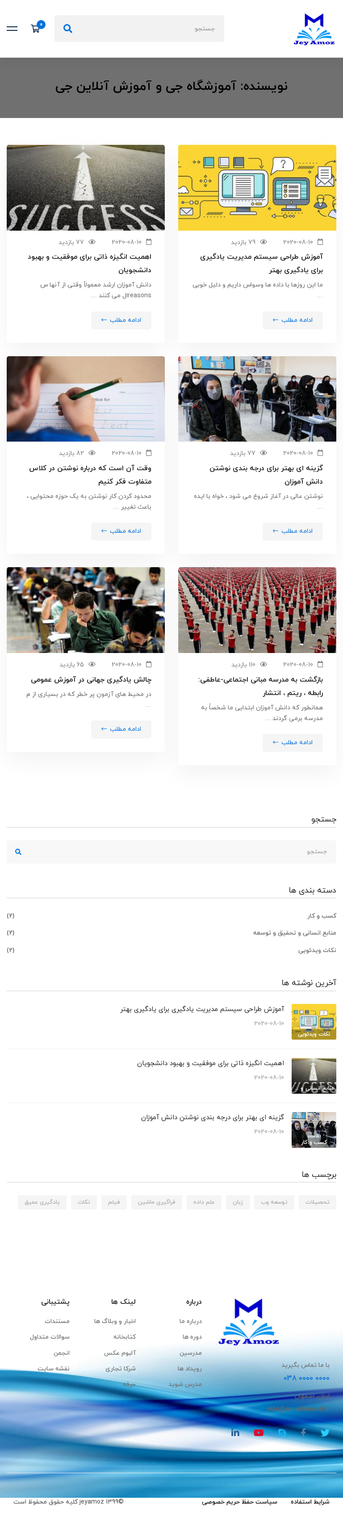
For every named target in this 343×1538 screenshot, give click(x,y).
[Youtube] (259, 1433)
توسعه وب (274, 1202)
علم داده (204, 1202)
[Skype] (282, 1433)
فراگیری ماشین (157, 1202)
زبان (238, 1202)
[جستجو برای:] (139, 29)
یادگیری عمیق (42, 1202)
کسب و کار (171, 916)
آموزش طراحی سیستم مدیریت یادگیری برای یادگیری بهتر (261, 263)
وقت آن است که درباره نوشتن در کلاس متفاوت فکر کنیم (90, 475)
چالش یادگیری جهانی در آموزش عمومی (91, 680)
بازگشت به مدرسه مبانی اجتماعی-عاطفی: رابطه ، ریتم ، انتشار (260, 686)
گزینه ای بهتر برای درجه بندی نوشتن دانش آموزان (266, 475)
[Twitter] (325, 1433)
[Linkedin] (235, 1433)
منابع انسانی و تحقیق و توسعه (171, 933)
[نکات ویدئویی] (314, 1009)
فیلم (114, 1202)
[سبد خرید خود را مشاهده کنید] (38, 28)
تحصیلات (317, 1202)
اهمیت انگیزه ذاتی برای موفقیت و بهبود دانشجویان (89, 263)
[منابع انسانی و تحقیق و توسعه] (314, 1063)
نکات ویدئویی (171, 950)
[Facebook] (303, 1433)
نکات (84, 1202)
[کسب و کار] (314, 1117)
